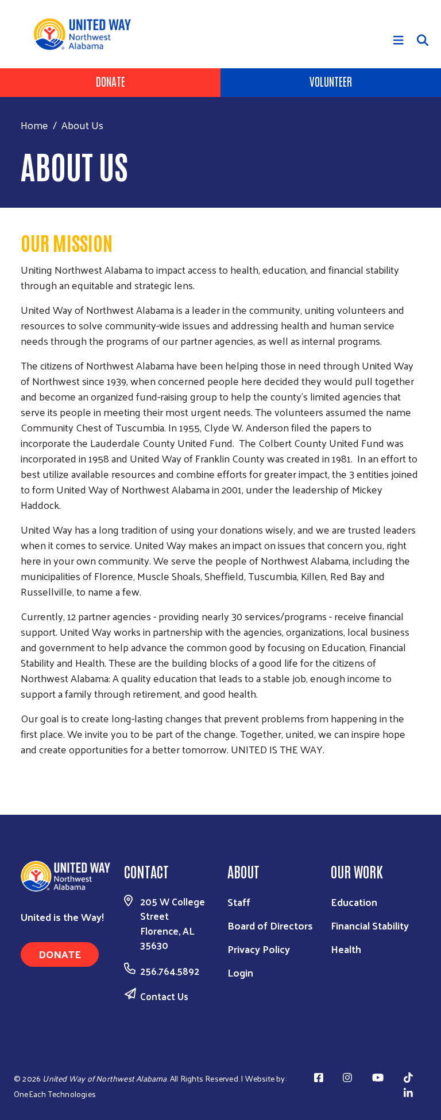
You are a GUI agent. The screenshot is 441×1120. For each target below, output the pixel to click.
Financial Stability (370, 925)
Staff (238, 902)
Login (240, 972)
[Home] (86, 34)
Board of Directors (270, 925)
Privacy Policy (258, 949)
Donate (110, 80)
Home (34, 125)
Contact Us (164, 996)
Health (346, 949)
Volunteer (331, 80)
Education (354, 902)
